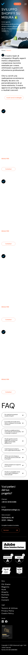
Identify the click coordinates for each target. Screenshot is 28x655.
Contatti (5, 600)
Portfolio (5, 595)
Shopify (4, 592)
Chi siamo (6, 584)
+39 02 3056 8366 (8, 502)
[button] (25, 4)
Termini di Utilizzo (9, 608)
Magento (5, 587)
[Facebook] (6, 621)
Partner (4, 597)
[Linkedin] (2, 621)
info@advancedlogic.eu (10, 510)
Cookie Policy (7, 613)
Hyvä (3, 589)
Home (3, 50)
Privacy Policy (7, 611)
